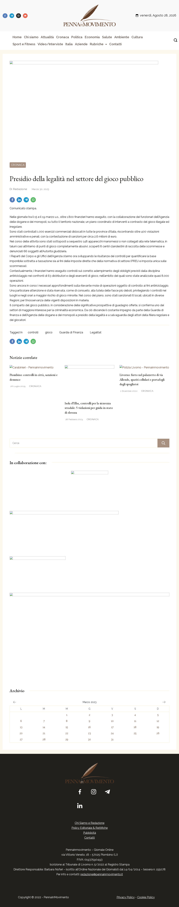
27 (21, 739)
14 (44, 727)
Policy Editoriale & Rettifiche (89, 828)
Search (163, 443)
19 (158, 727)
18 (135, 727)
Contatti (115, 44)
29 (66, 739)
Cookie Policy (146, 897)
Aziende (81, 44)
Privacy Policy (126, 897)
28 (43, 739)
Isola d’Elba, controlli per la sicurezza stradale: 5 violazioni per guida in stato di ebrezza (89, 408)
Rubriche (96, 44)
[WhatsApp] (34, 200)
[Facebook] (5, 15)
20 (21, 733)
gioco (48, 332)
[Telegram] (11, 15)
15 (67, 727)
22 (66, 733)
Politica (77, 37)
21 (44, 733)
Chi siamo (31, 37)
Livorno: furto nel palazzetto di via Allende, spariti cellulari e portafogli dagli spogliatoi (142, 379)
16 (89, 727)
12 (158, 721)
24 (112, 733)
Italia (69, 44)
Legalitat (95, 332)
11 (135, 721)
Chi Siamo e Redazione (89, 823)
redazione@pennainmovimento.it (101, 874)
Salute (107, 37)
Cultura (137, 37)
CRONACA (17, 165)
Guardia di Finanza (71, 332)
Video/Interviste (50, 44)
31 (112, 739)
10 (112, 721)
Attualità (47, 37)
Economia (92, 37)
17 (112, 727)
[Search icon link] (174, 40)
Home (17, 37)
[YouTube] (25, 15)
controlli (33, 332)
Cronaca (62, 37)
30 (89, 739)
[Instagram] (18, 15)
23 (89, 733)
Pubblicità (89, 832)
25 (135, 733)
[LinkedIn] (20, 200)
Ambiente (121, 37)
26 (157, 733)
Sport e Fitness (24, 44)
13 (21, 727)
